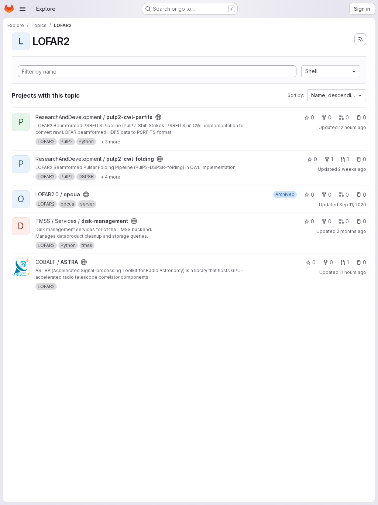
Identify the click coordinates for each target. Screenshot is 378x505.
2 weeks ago (352, 169)
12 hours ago (352, 127)
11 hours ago (353, 272)
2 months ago (351, 231)
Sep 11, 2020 (352, 204)
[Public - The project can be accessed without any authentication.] (158, 117)
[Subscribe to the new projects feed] (360, 39)
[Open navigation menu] (22, 9)
